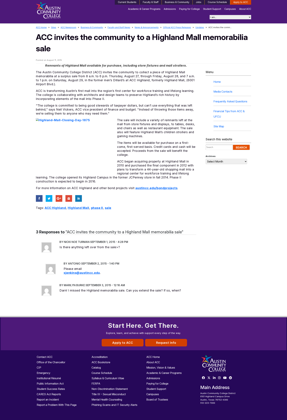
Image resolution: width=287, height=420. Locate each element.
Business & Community (177, 2)
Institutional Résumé (49, 378)
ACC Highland (55, 208)
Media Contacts (222, 91)
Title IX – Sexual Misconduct (109, 394)
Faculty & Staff (150, 2)
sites (53, 27)
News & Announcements (147, 27)
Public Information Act (50, 383)
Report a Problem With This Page (57, 405)
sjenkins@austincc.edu (82, 273)
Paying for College (189, 8)
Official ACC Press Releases (177, 27)
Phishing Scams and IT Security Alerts (114, 405)
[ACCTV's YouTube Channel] (224, 378)
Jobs (198, 2)
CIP (39, 367)
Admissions (170, 8)
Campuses (230, 8)
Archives (211, 156)
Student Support (212, 8)
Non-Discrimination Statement (110, 389)
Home (217, 81)
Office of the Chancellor (51, 362)
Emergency (43, 373)
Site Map (218, 126)
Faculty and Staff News (119, 27)
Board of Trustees (157, 399)
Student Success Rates (51, 389)
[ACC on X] (209, 378)
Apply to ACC (240, 2)
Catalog (96, 367)
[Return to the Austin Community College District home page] (61, 11)
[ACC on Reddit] (230, 378)
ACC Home (41, 27)
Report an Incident (48, 399)
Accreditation (100, 357)
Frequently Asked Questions (230, 101)
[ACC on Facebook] (203, 378)
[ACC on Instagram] (219, 378)
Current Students (127, 2)
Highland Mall (78, 208)
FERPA (96, 383)
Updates (199, 27)
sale (108, 208)
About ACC (245, 8)
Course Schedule (217, 2)
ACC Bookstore (101, 362)
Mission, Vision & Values (160, 367)
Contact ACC (44, 357)
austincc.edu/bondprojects (156, 188)
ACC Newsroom (68, 27)
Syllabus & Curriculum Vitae (108, 378)
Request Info (166, 342)
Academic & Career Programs (144, 8)
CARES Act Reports (49, 394)
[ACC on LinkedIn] (214, 378)
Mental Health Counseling (107, 399)
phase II (97, 208)
